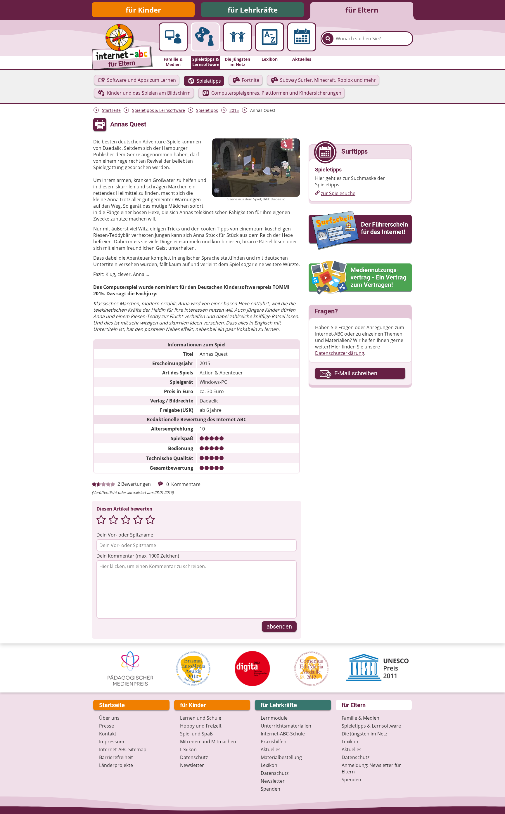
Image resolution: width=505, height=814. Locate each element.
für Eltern (361, 10)
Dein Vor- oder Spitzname (124, 535)
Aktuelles (271, 749)
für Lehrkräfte (253, 10)
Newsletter (192, 765)
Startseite (111, 110)
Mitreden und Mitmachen (208, 741)
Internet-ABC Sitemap (122, 749)
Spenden (270, 789)
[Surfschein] (360, 231)
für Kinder (143, 10)
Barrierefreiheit (116, 757)
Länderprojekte (116, 765)
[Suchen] (327, 38)
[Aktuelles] (301, 36)
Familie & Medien (360, 718)
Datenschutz (194, 757)
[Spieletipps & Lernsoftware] (205, 36)
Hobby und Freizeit (201, 726)
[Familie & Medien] (173, 36)
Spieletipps (207, 110)
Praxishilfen (273, 741)
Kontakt (107, 733)
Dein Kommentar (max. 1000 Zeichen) (137, 556)
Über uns (109, 718)
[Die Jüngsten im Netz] (237, 36)
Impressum (111, 741)
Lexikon (188, 749)
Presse (106, 726)
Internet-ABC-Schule (283, 733)
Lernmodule (274, 718)
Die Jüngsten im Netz (364, 733)
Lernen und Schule (200, 718)
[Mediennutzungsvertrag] (360, 278)
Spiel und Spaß (196, 733)
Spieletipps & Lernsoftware (158, 110)
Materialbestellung (281, 757)
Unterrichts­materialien (286, 726)
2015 (234, 110)
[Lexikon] (269, 36)
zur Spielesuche (338, 193)
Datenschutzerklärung (339, 353)
